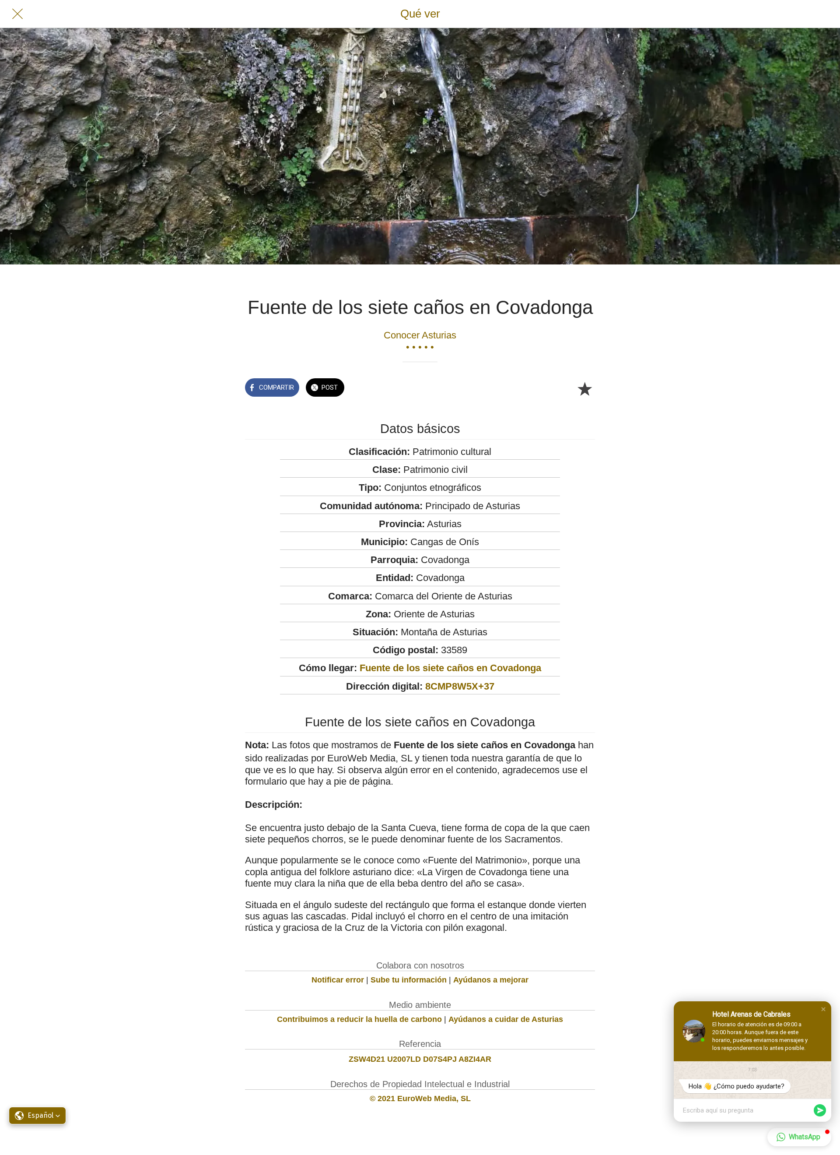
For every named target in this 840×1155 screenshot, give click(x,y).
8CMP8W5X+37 (459, 686)
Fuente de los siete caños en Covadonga (450, 667)
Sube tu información (409, 979)
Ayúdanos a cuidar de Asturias (505, 1019)
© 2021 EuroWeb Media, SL (420, 1098)
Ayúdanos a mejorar (490, 979)
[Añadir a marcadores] (584, 388)
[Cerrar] (17, 14)
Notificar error (338, 979)
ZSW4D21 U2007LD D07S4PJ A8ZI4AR (420, 1059)
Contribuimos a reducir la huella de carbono (359, 1019)
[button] (823, 1009)
